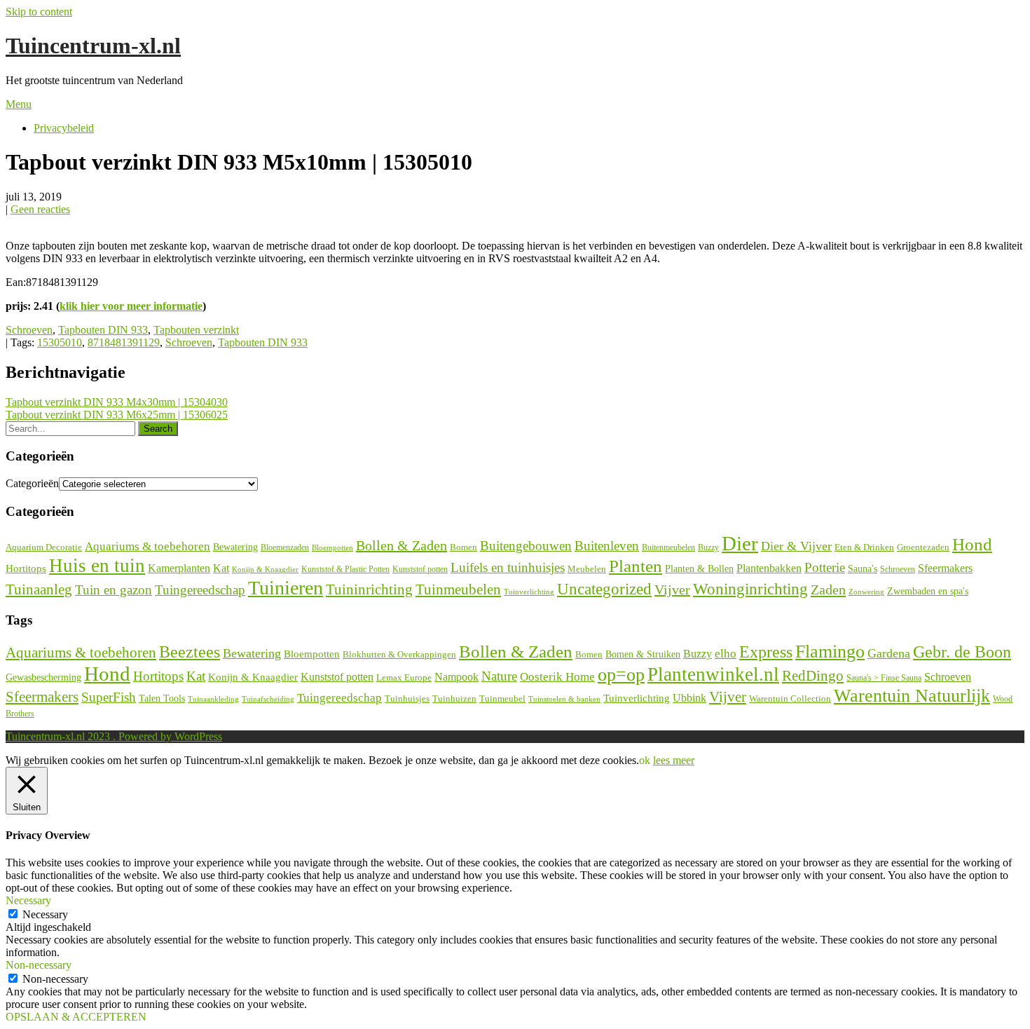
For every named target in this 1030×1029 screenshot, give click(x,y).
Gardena (888, 653)
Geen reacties (40, 209)
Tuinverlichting (529, 591)
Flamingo (830, 651)
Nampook (456, 677)
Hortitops (26, 568)
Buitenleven (607, 545)
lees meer (673, 760)
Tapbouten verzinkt (196, 330)
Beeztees (189, 652)
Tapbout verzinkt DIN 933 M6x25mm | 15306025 (117, 415)
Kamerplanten (179, 568)
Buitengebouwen (526, 545)
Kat (221, 568)
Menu (19, 104)
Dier (740, 543)
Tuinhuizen (454, 698)
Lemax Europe (404, 678)
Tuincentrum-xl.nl (93, 45)
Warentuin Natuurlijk (912, 696)
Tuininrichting (369, 589)
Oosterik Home (557, 676)
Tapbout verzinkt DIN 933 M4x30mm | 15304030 (117, 402)
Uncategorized (604, 589)
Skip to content (39, 12)
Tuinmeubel (502, 699)
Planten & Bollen (699, 569)
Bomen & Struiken (642, 654)
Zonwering (866, 592)
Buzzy (708, 547)
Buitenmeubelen (668, 547)
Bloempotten (332, 547)
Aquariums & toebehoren (147, 546)
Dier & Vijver (796, 546)
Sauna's (862, 569)
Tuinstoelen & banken (564, 699)
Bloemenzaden (285, 547)
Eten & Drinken (864, 547)
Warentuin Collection (790, 698)
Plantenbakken (769, 568)
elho (725, 653)
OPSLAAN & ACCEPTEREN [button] (76, 1017)
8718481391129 (124, 342)
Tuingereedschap (200, 589)
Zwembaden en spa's (927, 591)
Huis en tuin (97, 565)
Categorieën (32, 483)
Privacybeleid (64, 128)
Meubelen (587, 569)
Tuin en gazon (113, 589)
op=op (621, 675)
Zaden (828, 589)
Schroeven (29, 330)
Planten (635, 565)
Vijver (672, 589)
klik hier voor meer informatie (131, 306)
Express (765, 652)
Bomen (463, 547)
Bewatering (235, 547)
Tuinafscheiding (268, 699)
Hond (972, 544)
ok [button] (644, 760)
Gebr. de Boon (962, 652)
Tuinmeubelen (458, 589)
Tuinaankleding (213, 699)
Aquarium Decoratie (44, 547)
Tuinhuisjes (407, 698)
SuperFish (108, 697)
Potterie (824, 567)
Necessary (45, 914)
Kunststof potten (420, 569)
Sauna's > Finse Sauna (883, 678)
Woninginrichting (750, 589)
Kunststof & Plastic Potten (345, 569)
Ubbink (689, 698)
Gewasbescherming (43, 677)
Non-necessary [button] (38, 965)
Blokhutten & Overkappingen (399, 654)
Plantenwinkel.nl (713, 674)
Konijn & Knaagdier (265, 569)
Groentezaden (923, 547)
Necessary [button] (28, 900)
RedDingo (813, 675)
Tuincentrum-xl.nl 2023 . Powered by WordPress (114, 736)
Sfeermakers (945, 568)
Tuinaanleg (39, 589)
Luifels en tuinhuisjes (508, 567)
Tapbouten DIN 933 (103, 330)
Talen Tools (162, 698)
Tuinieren (285, 588)
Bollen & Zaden (401, 545)
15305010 (59, 342)
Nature (499, 676)
